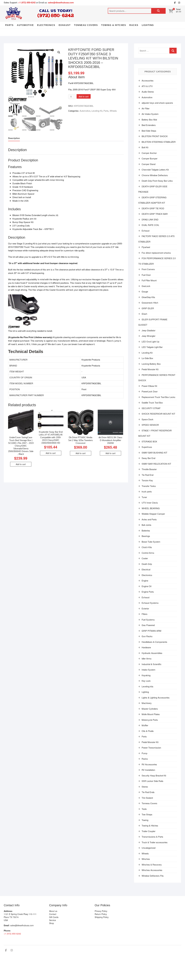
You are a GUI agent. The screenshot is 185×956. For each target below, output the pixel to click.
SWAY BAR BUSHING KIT (154, 452)
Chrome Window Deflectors (155, 175)
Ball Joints (146, 524)
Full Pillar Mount (149, 280)
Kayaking (146, 675)
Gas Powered (148, 625)
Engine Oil (146, 586)
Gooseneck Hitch (150, 302)
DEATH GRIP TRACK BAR (155, 213)
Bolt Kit (145, 147)
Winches (146, 858)
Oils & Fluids (148, 730)
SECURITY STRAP (151, 408)
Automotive (25, 25)
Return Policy (101, 914)
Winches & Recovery (152, 864)
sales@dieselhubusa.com (61, 2)
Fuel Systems (148, 619)
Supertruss (147, 446)
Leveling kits (147, 686)
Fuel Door (146, 274)
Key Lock (146, 680)
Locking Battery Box (151, 363)
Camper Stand (148, 164)
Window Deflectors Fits (153, 875)
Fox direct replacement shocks (156, 252)
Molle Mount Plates (151, 714)
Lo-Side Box (147, 358)
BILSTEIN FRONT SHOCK (155, 136)
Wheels (113, 110)
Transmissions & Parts (152, 836)
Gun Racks (147, 636)
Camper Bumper (149, 158)
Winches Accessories (152, 870)
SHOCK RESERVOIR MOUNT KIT (158, 413)
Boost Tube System (151, 541)
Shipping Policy (102, 917)
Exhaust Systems (150, 602)
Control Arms (148, 552)
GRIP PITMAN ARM (151, 630)
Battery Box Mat (149, 119)
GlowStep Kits (148, 297)
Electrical (146, 569)
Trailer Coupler (148, 831)
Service (52, 920)
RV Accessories (149, 764)
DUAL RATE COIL (150, 224)
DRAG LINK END (150, 219)
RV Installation (148, 769)
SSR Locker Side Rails (152, 780)
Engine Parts (148, 591)
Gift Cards (53, 917)
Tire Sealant (147, 797)
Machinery (147, 703)
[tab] (14, 138)
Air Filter (145, 108)
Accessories (147, 80)
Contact (52, 914)
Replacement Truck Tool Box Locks (158, 397)
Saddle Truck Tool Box (152, 402)
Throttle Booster (149, 469)
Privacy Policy (101, 911)
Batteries (146, 530)
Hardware (146, 647)
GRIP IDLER (148, 308)
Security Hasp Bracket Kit (154, 775)
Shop (51, 923)
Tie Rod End (147, 474)
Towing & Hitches (113, 25)
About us (53, 911)
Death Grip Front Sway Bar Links (157, 180)
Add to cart (84, 96)
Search (158, 11)
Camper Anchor (149, 152)
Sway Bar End (148, 458)
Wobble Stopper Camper (153, 513)
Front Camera (148, 269)
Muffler (145, 725)
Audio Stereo (148, 91)
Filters (144, 613)
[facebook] (175, 3)
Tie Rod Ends (148, 792)
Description (14, 138)
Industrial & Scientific (151, 664)
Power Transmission (151, 747)
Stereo (145, 786)
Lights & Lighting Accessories (156, 697)
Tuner (144, 497)
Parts (9, 25)
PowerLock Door (150, 391)
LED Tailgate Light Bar (152, 347)
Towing (145, 820)
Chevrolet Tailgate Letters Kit (155, 169)
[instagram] (179, 3)
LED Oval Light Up (150, 341)
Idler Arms (146, 658)
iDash (144, 313)
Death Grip (147, 563)
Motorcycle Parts (150, 719)
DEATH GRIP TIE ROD (153, 208)
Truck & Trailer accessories (155, 842)
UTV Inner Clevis (150, 502)
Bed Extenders (149, 125)
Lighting (148, 25)
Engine (145, 580)
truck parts (147, 491)
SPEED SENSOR (150, 424)
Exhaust (65, 25)
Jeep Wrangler (148, 335)
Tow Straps (147, 814)
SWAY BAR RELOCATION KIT (156, 463)
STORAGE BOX (149, 441)
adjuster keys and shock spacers (157, 102)
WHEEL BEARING (151, 508)
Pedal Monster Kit (150, 369)
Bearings (146, 536)
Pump (144, 753)
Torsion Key (147, 480)
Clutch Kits (147, 547)
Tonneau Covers (86, 25)
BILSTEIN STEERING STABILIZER (159, 141)
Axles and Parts (149, 519)
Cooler (145, 558)
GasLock (146, 285)
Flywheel (146, 247)
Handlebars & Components (154, 641)
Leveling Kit (96, 110)
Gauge (145, 291)
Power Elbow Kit (149, 385)
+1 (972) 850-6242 (27, 2)
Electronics (46, 25)
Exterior (145, 608)
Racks (133, 25)
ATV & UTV (147, 86)
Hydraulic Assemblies (152, 652)
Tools (144, 808)
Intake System (148, 669)
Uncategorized (148, 847)
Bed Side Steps (149, 130)
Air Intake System (150, 113)
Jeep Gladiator (148, 330)
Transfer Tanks (149, 485)
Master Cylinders (150, 708)
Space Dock (147, 419)
